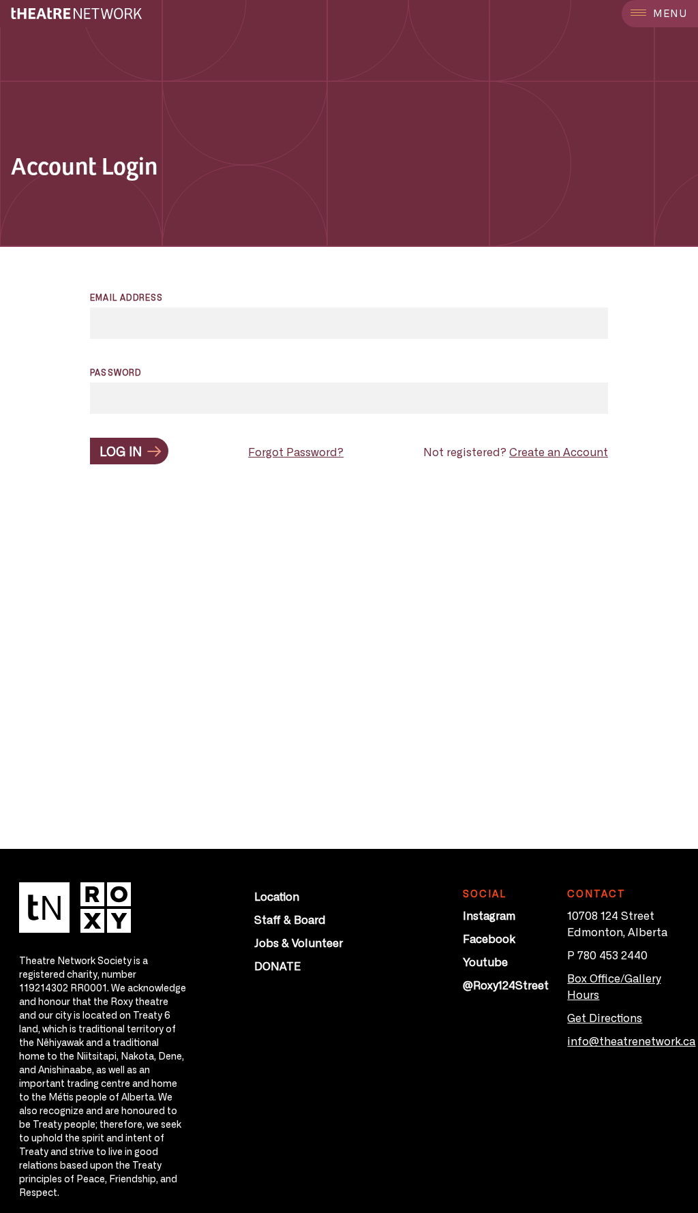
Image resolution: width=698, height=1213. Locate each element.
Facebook (489, 938)
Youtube (485, 961)
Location (276, 896)
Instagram (489, 915)
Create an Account (558, 451)
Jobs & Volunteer (298, 942)
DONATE (277, 965)
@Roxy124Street (506, 984)
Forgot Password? (296, 451)
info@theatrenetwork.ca (631, 1040)
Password (116, 372)
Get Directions (604, 1017)
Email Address (127, 297)
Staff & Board (290, 919)
